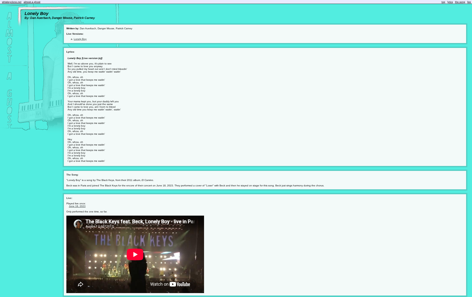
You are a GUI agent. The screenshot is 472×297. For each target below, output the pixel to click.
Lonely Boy (80, 39)
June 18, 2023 (77, 206)
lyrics (450, 1)
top (443, 1)
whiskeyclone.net (11, 1)
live (469, 1)
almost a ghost (32, 1)
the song (460, 1)
